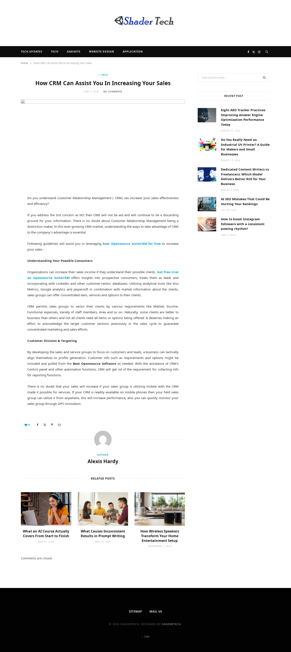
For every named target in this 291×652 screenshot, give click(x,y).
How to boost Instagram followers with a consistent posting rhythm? (243, 224)
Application (133, 51)
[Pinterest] (10, 233)
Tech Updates (31, 51)
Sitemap (135, 611)
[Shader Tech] (145, 23)
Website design (101, 51)
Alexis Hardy (103, 461)
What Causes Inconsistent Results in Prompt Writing (103, 533)
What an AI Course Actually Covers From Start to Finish (46, 533)
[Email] (10, 244)
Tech (54, 51)
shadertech (171, 624)
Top (147, 637)
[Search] (266, 51)
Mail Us (156, 611)
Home (24, 63)
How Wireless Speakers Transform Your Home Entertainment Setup (159, 536)
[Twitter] (10, 223)
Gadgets (74, 51)
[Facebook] (10, 212)
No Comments (112, 91)
